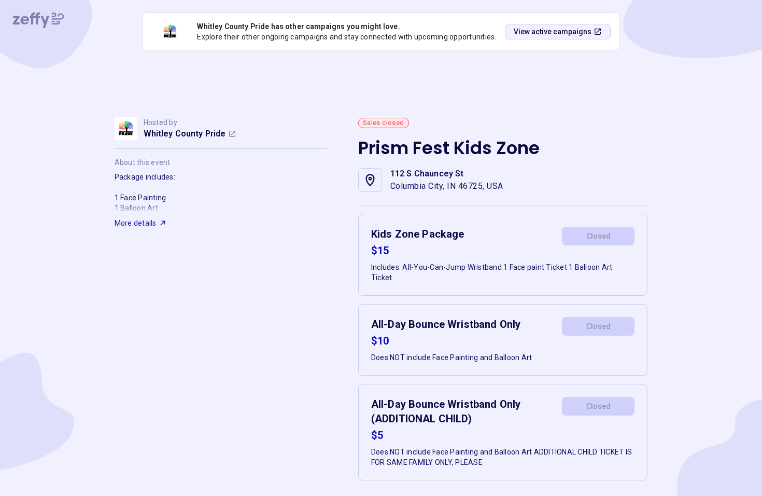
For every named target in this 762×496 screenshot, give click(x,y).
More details (136, 223)
